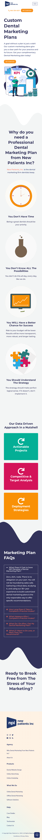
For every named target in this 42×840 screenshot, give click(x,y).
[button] (21, 569)
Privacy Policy (25, 836)
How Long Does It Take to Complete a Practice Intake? (22, 610)
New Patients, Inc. (15, 169)
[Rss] (12, 738)
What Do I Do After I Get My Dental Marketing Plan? (21, 624)
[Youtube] (7, 738)
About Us (10, 757)
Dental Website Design (14, 770)
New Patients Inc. (14, 833)
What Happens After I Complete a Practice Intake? (22, 617)
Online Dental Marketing (15, 792)
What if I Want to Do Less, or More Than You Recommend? (20, 632)
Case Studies (11, 813)
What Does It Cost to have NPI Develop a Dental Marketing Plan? (19, 569)
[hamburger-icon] (35, 3)
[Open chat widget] (37, 835)
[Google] (10, 738)
